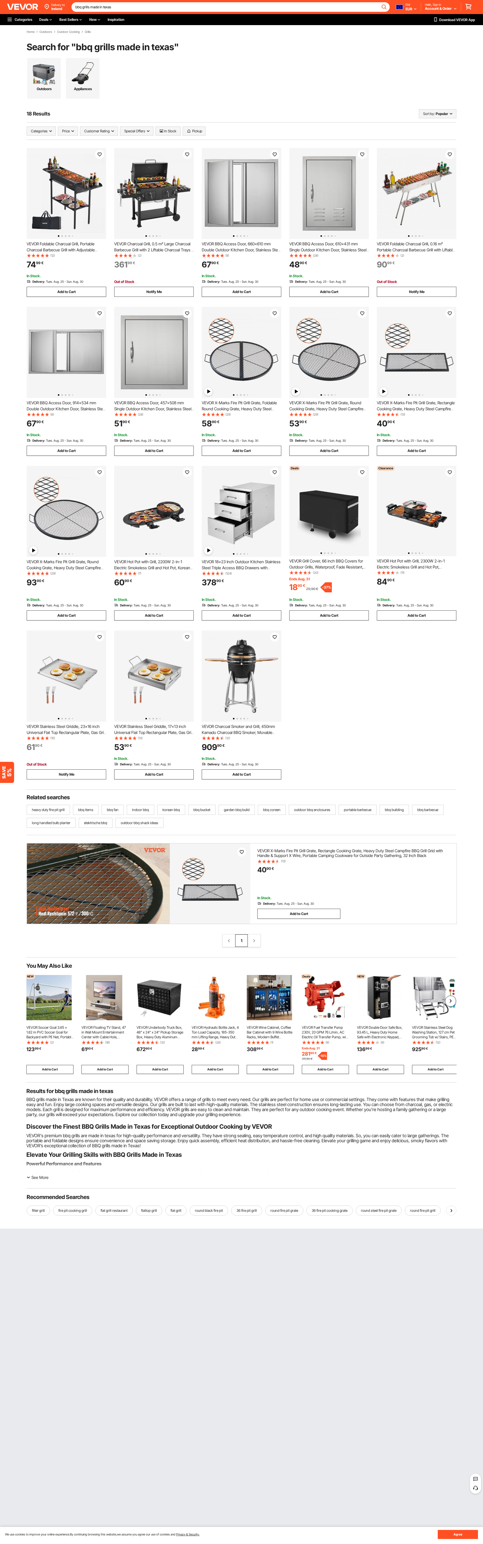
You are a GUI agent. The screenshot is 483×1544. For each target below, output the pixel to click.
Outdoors (45, 32)
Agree (458, 1534)
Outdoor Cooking (68, 32)
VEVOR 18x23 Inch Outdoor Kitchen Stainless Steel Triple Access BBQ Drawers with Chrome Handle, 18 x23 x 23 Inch (241, 567)
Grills (88, 32)
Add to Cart (66, 292)
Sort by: (429, 113)
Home (30, 32)
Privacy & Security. (187, 1534)
